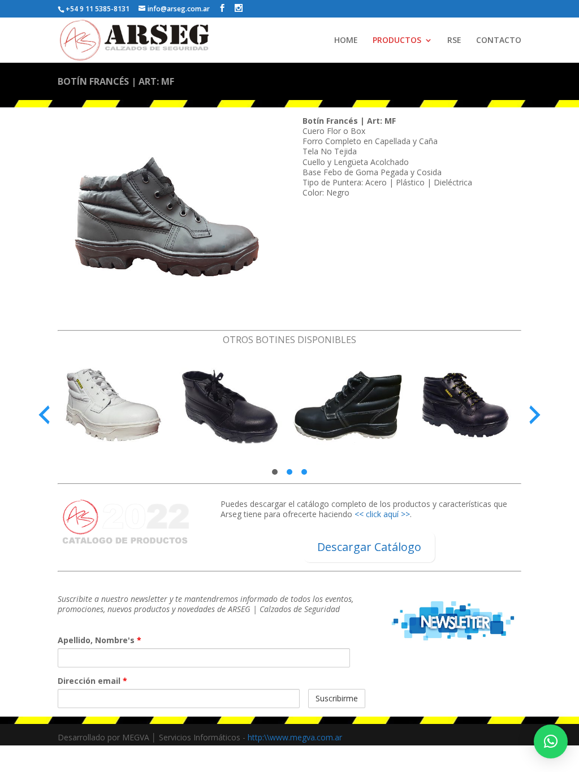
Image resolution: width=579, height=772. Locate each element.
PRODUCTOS (397, 40)
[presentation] (44, 414)
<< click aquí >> (382, 514)
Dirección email (92, 681)
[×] (551, 741)
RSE (454, 40)
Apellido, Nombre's (99, 640)
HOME (346, 40)
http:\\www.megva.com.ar (295, 737)
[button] (274, 472)
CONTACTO (498, 40)
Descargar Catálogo (369, 546)
